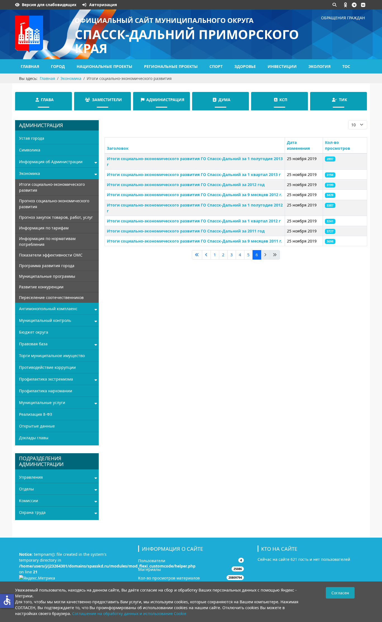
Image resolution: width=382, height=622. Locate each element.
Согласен (340, 592)
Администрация (165, 99)
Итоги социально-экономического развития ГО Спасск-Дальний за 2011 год (186, 231)
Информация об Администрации (50, 161)
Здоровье (245, 66)
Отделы (26, 489)
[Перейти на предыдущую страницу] (206, 255)
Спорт (216, 66)
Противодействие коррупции (47, 367)
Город (58, 66)
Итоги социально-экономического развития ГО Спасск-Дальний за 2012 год (186, 184)
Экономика (29, 173)
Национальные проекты (104, 66)
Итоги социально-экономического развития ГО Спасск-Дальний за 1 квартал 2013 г (194, 174)
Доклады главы (33, 437)
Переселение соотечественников (51, 297)
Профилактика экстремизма (46, 379)
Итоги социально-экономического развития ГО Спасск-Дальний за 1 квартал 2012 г (194, 221)
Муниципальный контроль (45, 320)
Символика (29, 150)
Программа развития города (46, 265)
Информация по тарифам (44, 228)
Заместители (107, 99)
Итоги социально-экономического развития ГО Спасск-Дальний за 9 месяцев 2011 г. (194, 241)
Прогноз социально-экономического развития (54, 203)
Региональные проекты (171, 66)
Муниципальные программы (47, 276)
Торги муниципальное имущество (52, 355)
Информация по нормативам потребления (47, 241)
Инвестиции (282, 66)
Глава (47, 99)
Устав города (31, 138)
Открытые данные (37, 426)
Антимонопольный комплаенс (48, 308)
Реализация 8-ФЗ (35, 414)
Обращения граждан (343, 17)
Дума (224, 99)
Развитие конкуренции (41, 286)
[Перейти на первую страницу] (197, 255)
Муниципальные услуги (42, 402)
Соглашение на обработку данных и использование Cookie (129, 613)
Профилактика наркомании (45, 390)
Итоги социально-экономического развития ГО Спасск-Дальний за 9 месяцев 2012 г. (194, 194)
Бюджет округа (33, 332)
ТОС (346, 66)
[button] (345, 5)
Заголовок (118, 148)
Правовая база (33, 343)
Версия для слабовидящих (49, 4)
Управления (31, 477)
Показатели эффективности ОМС (50, 255)
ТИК (343, 99)
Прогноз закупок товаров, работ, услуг (56, 217)
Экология (319, 66)
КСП (283, 99)
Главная (30, 66)
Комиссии (28, 500)
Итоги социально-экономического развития (52, 187)
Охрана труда (32, 512)
